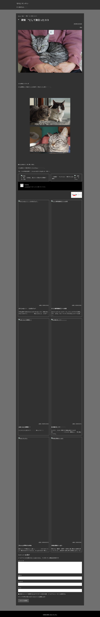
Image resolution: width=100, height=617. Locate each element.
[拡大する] (68, 99)
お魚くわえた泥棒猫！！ (25, 427)
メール (20, 581)
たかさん (27, 184)
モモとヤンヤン (22, 3)
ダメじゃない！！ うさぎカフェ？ (28, 308)
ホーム (19, 16)
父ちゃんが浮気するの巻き (25, 545)
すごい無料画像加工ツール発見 (59, 308)
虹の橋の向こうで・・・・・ (58, 427)
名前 (20, 575)
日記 (23, 16)
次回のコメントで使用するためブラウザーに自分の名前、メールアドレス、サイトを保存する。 (43, 594)
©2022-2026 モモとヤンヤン (50, 614)
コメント (21, 560)
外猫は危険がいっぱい (56, 545)
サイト (19, 587)
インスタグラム (27, 186)
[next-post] (33, 177)
